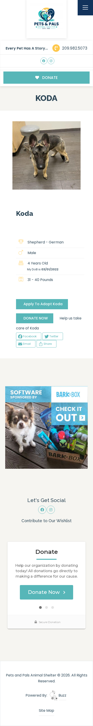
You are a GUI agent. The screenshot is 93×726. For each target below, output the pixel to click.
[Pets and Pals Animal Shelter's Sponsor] (46, 427)
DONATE (49, 77)
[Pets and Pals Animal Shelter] (46, 18)
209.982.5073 (74, 48)
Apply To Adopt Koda (43, 304)
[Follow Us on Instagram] (51, 60)
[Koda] (46, 155)
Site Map (46, 710)
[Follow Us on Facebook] (43, 60)
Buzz (62, 695)
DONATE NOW (35, 318)
